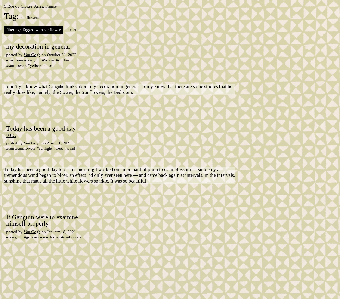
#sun (10, 148)
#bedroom (14, 60)
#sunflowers (16, 65)
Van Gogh (32, 54)
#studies (62, 60)
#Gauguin (32, 60)
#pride (39, 237)
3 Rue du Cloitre (18, 6)
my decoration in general (38, 46)
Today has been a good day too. (41, 131)
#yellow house (40, 65)
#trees (58, 148)
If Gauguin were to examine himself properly (42, 220)
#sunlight (44, 148)
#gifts (28, 237)
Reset (71, 29)
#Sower (48, 60)
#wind (70, 148)
